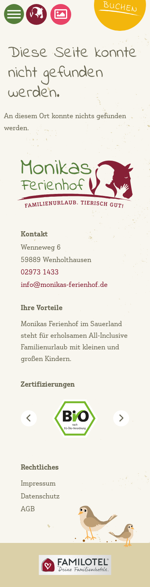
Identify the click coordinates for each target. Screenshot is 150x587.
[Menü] (14, 14)
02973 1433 (40, 272)
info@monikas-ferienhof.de (64, 284)
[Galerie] (60, 14)
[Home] (36, 12)
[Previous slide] (29, 418)
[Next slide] (121, 418)
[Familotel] (75, 565)
